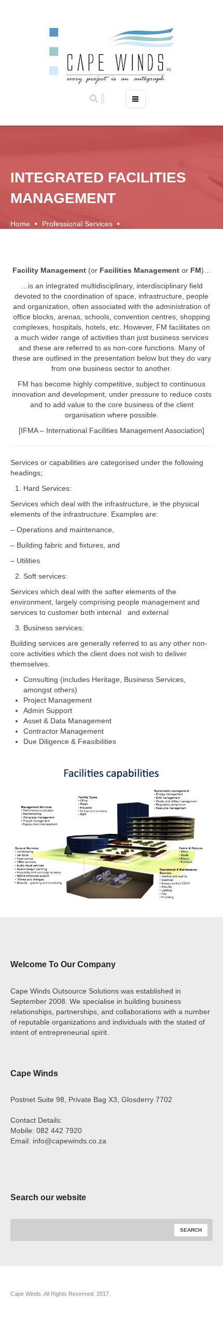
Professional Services (77, 224)
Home (20, 224)
